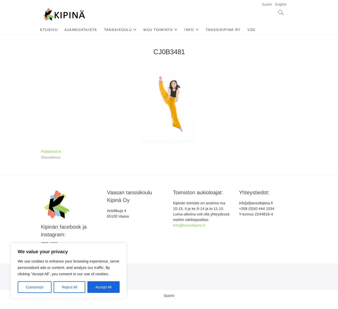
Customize (35, 287)
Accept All (103, 287)
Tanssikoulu (118, 30)
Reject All (69, 287)
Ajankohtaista (80, 30)
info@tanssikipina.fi (189, 225)
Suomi (267, 4)
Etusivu (49, 30)
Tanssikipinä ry (223, 30)
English (281, 4)
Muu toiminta (158, 30)
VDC (251, 30)
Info (189, 30)
